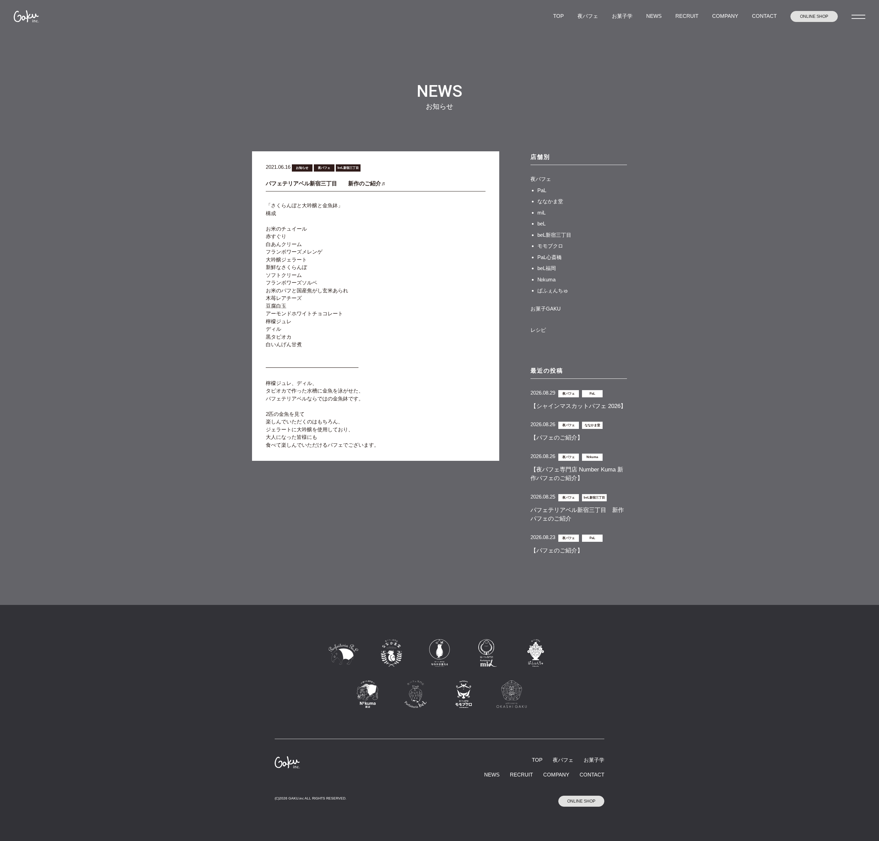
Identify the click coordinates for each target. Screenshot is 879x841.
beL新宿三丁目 (348, 168)
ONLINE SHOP (814, 16)
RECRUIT (686, 16)
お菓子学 (622, 16)
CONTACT (764, 16)
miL (541, 212)
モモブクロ (550, 246)
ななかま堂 (550, 201)
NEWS (654, 16)
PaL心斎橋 (549, 257)
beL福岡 (546, 268)
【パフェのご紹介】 (556, 437)
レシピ (538, 330)
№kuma (546, 279)
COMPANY (725, 16)
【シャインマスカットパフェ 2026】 (578, 406)
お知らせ (302, 168)
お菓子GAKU (545, 309)
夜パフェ (588, 16)
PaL (541, 190)
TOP (558, 16)
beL (541, 223)
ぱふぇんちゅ (552, 290)
